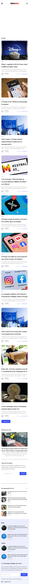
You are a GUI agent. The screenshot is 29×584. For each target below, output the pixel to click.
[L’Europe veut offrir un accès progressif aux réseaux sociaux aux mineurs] (14, 242)
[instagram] (5, 581)
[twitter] (3, 581)
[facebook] (1, 581)
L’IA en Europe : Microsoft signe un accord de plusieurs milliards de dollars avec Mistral (13, 181)
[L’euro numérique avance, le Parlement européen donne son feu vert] (14, 392)
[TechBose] (14, 3)
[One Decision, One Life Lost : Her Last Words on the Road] (3, 493)
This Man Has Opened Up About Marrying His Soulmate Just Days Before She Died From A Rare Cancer (17, 499)
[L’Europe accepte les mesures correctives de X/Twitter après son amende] (14, 205)
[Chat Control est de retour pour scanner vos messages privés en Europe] (14, 317)
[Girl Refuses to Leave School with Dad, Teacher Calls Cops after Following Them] (3, 507)
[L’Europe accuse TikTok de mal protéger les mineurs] (14, 87)
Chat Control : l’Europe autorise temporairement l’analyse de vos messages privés (11, 141)
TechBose (7, 73)
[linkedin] (8, 581)
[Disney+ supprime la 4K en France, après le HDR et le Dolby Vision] (14, 50)
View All (26, 488)
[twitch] (10, 581)
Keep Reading (25, 111)
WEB (2, 61)
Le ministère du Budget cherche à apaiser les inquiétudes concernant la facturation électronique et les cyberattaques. (17, 528)
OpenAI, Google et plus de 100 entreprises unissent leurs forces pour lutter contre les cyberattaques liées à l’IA (17, 536)
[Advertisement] (14, 22)
